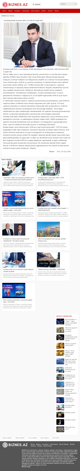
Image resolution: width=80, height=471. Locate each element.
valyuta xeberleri (19, 438)
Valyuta (37, 4)
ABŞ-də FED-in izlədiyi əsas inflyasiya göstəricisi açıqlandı (71, 392)
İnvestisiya (17, 11)
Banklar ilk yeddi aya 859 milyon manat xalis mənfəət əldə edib (71, 362)
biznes (25, 69)
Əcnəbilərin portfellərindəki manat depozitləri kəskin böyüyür (71, 337)
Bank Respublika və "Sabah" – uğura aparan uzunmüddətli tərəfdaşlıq (71, 322)
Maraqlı (57, 11)
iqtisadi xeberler (7, 438)
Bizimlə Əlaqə (47, 446)
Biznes (4, 11)
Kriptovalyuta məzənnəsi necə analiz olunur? (69, 399)
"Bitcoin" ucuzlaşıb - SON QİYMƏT (71, 344)
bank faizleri (55, 438)
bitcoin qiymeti (45, 438)
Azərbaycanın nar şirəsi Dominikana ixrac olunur (70, 376)
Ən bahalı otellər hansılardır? (69, 406)
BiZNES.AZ (5, 16)
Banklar (44, 11)
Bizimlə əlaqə (26, 466)
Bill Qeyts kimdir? (70, 412)
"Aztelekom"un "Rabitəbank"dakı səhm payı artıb (70, 384)
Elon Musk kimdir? (70, 420)
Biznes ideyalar (35, 11)
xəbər (11, 74)
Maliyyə (10, 11)
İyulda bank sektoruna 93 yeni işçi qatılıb (70, 369)
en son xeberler (32, 438)
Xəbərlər (50, 11)
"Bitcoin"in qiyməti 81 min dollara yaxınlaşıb (71, 329)
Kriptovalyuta (25, 11)
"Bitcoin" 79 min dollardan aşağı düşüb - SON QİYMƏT (69, 353)
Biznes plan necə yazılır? (70, 428)
